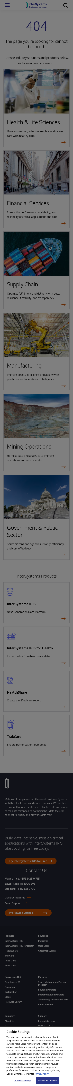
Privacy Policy (42, 1073)
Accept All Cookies (47, 1080)
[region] (36, 1056)
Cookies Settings (22, 1080)
